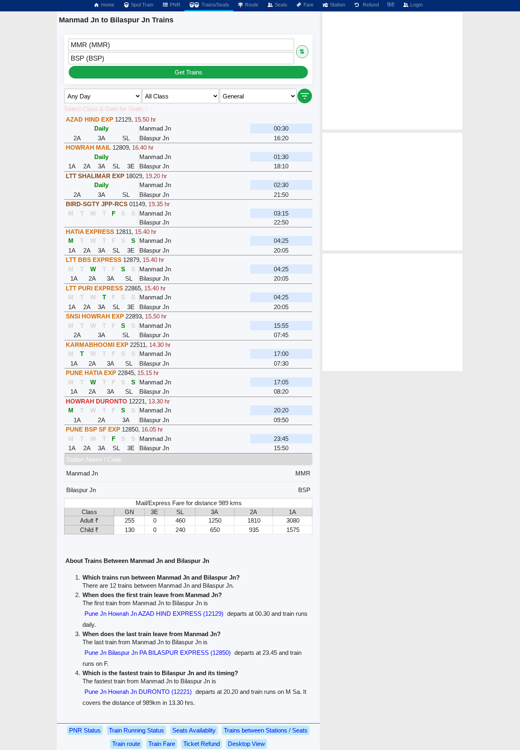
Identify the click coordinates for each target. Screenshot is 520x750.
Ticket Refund (201, 743)
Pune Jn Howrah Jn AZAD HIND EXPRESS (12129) (153, 613)
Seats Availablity (194, 730)
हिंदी (390, 5)
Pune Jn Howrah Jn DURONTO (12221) (138, 691)
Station (337, 5)
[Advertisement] (392, 71)
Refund (369, 5)
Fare (308, 5)
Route (251, 5)
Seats (280, 5)
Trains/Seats (214, 5)
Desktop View (246, 743)
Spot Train (142, 5)
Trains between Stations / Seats (266, 730)
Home (107, 5)
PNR (174, 5)
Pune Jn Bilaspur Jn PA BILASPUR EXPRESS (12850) (157, 652)
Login (416, 5)
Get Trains (188, 72)
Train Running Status (136, 730)
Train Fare (161, 743)
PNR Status (85, 730)
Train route (126, 743)
